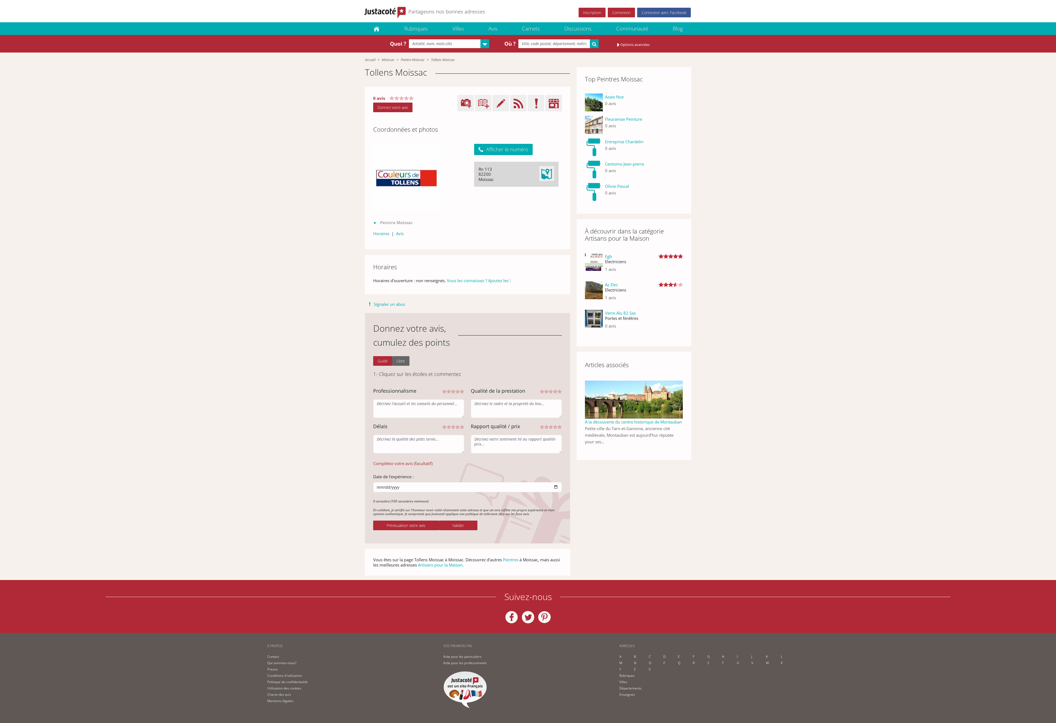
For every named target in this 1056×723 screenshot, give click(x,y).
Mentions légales (280, 701)
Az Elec (611, 284)
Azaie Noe (614, 97)
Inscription (592, 12)
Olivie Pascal (617, 186)
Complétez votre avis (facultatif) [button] (403, 463)
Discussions (578, 28)
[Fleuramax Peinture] (594, 125)
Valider (458, 525)
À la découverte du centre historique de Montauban (633, 422)
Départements (630, 688)
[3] (453, 390)
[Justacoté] (376, 28)
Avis (492, 28)
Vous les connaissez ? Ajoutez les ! (479, 280)
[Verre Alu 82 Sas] (594, 322)
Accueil (370, 59)
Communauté (632, 28)
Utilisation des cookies (284, 688)
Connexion (621, 12)
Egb (608, 256)
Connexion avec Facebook (664, 12)
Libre (401, 361)
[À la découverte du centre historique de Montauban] (634, 399)
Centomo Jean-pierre (624, 164)
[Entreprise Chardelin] (594, 147)
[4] (457, 390)
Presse (272, 669)
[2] (449, 390)
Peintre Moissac (413, 59)
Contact (273, 657)
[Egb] (594, 265)
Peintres (510, 559)
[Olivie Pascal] (594, 192)
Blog (678, 28)
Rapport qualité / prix (495, 426)
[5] (462, 390)
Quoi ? (398, 43)
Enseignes (627, 694)
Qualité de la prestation (498, 390)
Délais (380, 426)
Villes (458, 28)
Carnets (531, 28)
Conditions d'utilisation (284, 675)
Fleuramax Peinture (623, 119)
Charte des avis (279, 694)
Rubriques (416, 28)
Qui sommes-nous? (281, 663)
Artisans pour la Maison (440, 565)
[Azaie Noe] (594, 102)
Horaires (381, 233)
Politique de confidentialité (287, 682)
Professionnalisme (394, 390)
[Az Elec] (594, 293)
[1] (444, 390)
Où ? (510, 43)
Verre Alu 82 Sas (620, 313)
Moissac (388, 59)
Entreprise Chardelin (624, 141)
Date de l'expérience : (393, 476)
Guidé (383, 361)
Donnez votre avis (393, 107)
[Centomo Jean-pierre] (594, 169)
